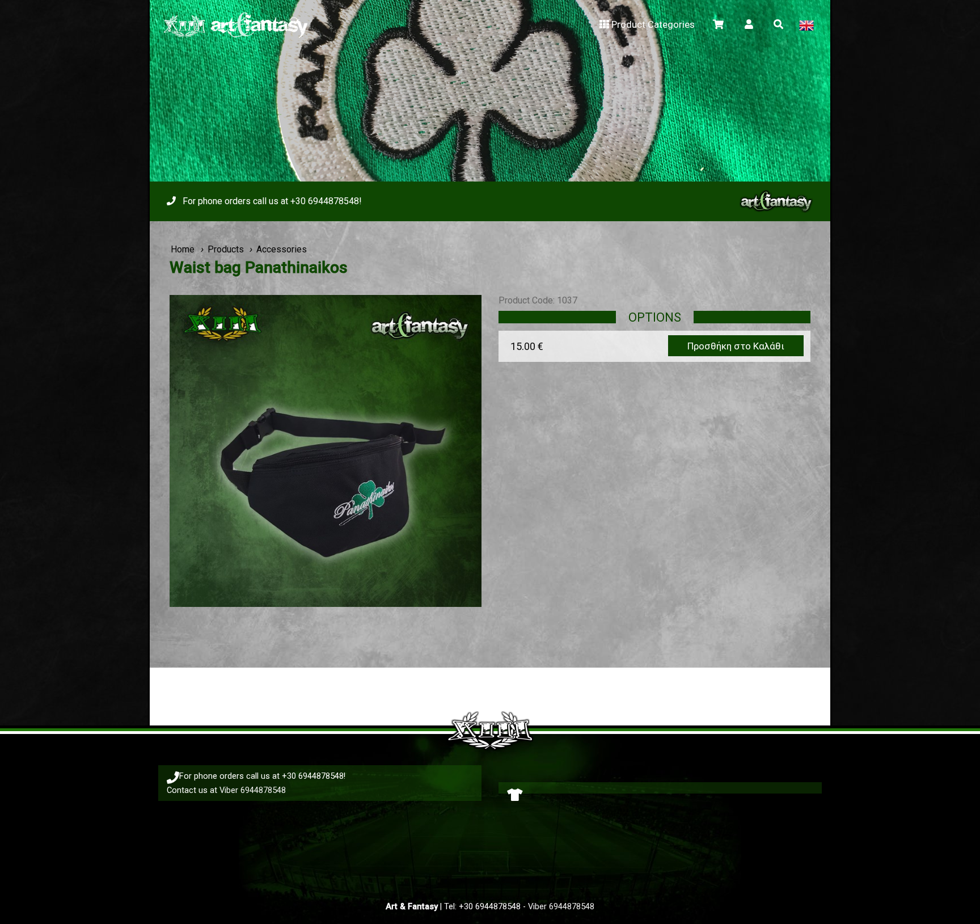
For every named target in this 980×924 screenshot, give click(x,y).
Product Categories (653, 24)
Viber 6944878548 (252, 790)
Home (183, 249)
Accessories (281, 249)
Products (226, 249)
